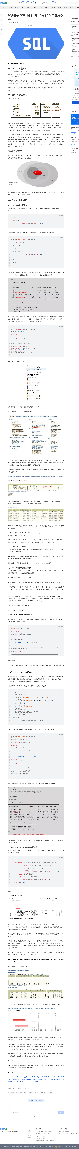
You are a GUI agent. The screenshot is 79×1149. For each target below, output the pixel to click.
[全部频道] (78, 7)
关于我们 (30, 1130)
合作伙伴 (30, 1133)
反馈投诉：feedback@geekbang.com (44, 1135)
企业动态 (50, 1092)
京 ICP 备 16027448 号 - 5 (48, 1146)
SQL (25, 1092)
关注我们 (30, 1137)
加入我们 (30, 1135)
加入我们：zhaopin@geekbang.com (43, 1136)
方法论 (37, 1092)
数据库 (12, 1092)
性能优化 (43, 1092)
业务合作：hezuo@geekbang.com (43, 1133)
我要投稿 (30, 1131)
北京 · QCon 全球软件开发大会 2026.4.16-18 (68, 1131)
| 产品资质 (74, 1146)
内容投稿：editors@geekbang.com (43, 1131)
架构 (73, 46)
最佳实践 (31, 1092)
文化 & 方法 (19, 1092)
